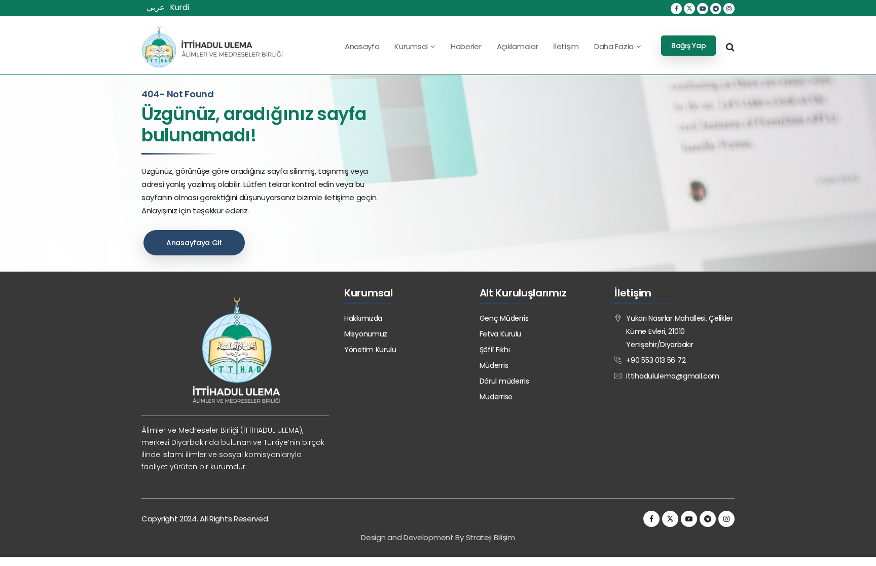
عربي (156, 7)
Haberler (466, 46)
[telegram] (715, 8)
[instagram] (729, 8)
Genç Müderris (504, 318)
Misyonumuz (365, 334)
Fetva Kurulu (500, 334)
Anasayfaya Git (194, 243)
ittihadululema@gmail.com (672, 376)
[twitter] (689, 8)
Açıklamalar (517, 46)
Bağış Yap (688, 46)
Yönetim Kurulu (370, 350)
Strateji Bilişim (490, 537)
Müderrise (496, 397)
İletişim (566, 46)
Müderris (494, 365)
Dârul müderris (504, 381)
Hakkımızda (363, 318)
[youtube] (702, 8)
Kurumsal (411, 46)
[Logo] (211, 46)
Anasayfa (362, 46)
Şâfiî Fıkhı (495, 350)
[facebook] (676, 8)
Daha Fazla (614, 46)
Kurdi (179, 7)
